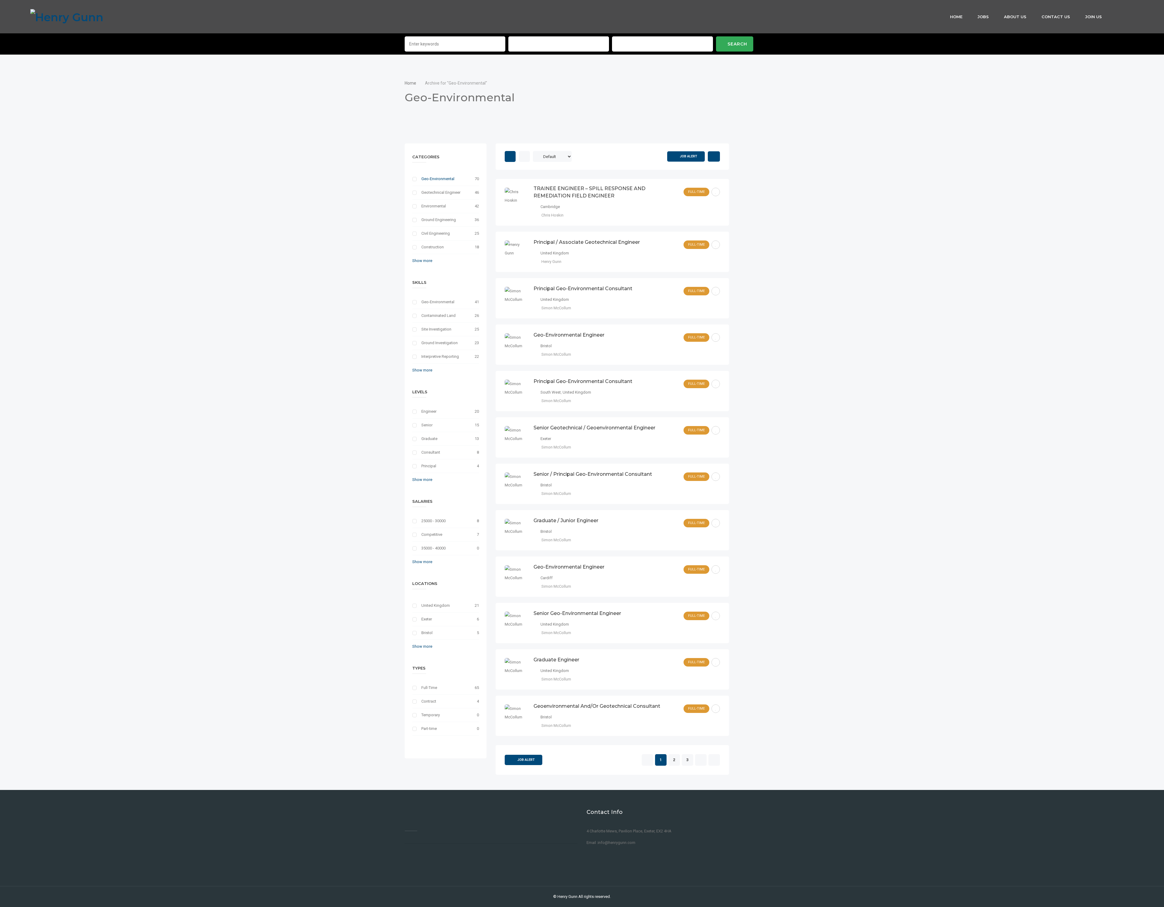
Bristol (427, 632)
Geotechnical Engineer (440, 192)
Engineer (428, 411)
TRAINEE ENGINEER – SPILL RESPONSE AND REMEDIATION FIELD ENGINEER (589, 192)
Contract (428, 701)
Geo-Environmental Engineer (569, 335)
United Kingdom (435, 605)
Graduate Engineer (556, 660)
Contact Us (1056, 16)
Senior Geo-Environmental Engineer (577, 613)
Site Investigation (436, 329)
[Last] (714, 760)
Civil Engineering (435, 233)
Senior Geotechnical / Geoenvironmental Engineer (594, 428)
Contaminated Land (438, 315)
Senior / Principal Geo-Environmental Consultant (593, 474)
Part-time (429, 728)
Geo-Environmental (437, 178)
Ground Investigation (439, 343)
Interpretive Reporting (440, 356)
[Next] (701, 760)
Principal (428, 466)
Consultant (430, 452)
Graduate (429, 438)
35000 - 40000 (433, 548)
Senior (427, 425)
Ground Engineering (438, 219)
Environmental (433, 206)
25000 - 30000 (433, 521)
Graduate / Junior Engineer (566, 520)
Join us (1093, 16)
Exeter (426, 619)
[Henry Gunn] (66, 16)
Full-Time (429, 687)
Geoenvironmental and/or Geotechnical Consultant (597, 706)
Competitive (431, 534)
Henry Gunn (567, 896)
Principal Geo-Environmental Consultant (583, 288)
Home (956, 16)
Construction (432, 247)
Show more (422, 260)
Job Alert (688, 156)
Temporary (430, 715)
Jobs (983, 16)
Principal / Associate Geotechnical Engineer (587, 242)
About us (1015, 16)
